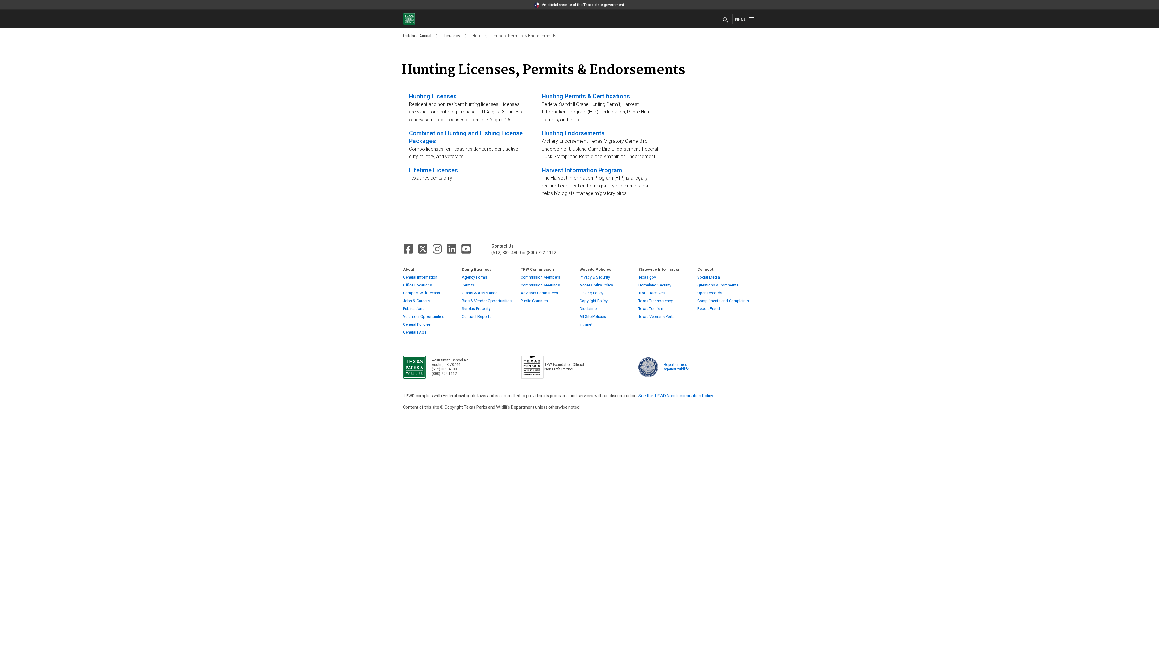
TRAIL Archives (651, 293)
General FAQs (414, 332)
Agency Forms (474, 277)
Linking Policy (591, 293)
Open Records (709, 293)
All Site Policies (593, 316)
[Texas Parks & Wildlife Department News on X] (422, 249)
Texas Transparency (655, 301)
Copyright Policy (594, 301)
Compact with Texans (421, 293)
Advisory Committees (539, 293)
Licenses (451, 36)
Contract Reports (476, 316)
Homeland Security (654, 285)
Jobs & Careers (416, 301)
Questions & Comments (718, 285)
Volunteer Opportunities (423, 316)
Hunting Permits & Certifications (586, 96)
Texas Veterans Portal (656, 316)
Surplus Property (476, 308)
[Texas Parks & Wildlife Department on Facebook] (408, 249)
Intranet (586, 324)
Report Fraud (708, 308)
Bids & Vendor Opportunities (487, 301)
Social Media (708, 277)
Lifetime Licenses (433, 170)
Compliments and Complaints (723, 301)
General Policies (417, 324)
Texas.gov (647, 277)
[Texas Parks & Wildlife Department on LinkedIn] (451, 249)
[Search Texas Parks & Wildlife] (725, 20)
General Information (420, 277)
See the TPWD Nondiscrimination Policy (675, 395)
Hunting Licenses (433, 96)
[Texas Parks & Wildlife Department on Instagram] (437, 249)
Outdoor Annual (417, 36)
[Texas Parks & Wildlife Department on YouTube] (466, 249)
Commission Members (540, 277)
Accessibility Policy (596, 285)
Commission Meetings (540, 285)
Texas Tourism (650, 308)
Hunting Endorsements (573, 133)
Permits (468, 285)
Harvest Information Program (582, 170)
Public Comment (535, 301)
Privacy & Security (595, 277)
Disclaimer (589, 308)
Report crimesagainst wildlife (676, 367)
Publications (413, 308)
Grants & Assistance (479, 293)
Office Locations (417, 285)
